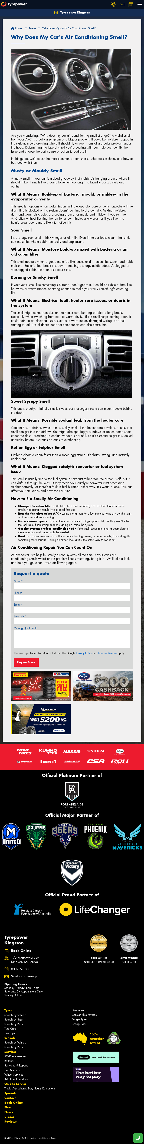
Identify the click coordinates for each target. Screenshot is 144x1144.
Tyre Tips (9, 1033)
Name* (18, 581)
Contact (10, 1098)
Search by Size (13, 1019)
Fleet (7, 1107)
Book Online (13, 1103)
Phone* (18, 593)
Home (18, 28)
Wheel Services (13, 1074)
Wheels (9, 1038)
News (8, 1112)
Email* (18, 604)
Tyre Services (12, 1070)
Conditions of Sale (47, 1138)
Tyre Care (10, 1029)
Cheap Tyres (79, 1024)
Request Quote (26, 662)
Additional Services (16, 1079)
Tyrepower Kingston (75, 12)
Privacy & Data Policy (25, 1138)
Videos (9, 1117)
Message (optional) (25, 628)
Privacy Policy (84, 653)
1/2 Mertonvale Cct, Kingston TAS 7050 (25, 960)
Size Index (78, 1010)
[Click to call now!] (113, 4)
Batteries (9, 1061)
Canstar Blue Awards (84, 1015)
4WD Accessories (15, 1056)
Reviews (10, 1121)
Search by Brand (14, 1024)
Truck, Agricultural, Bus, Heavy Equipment (29, 1088)
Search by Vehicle (15, 1015)
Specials (10, 1093)
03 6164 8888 (21, 969)
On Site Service (15, 1084)
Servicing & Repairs (16, 1065)
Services (10, 1052)
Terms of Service (107, 653)
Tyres (8, 1010)
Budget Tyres (79, 1019)
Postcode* (20, 616)
